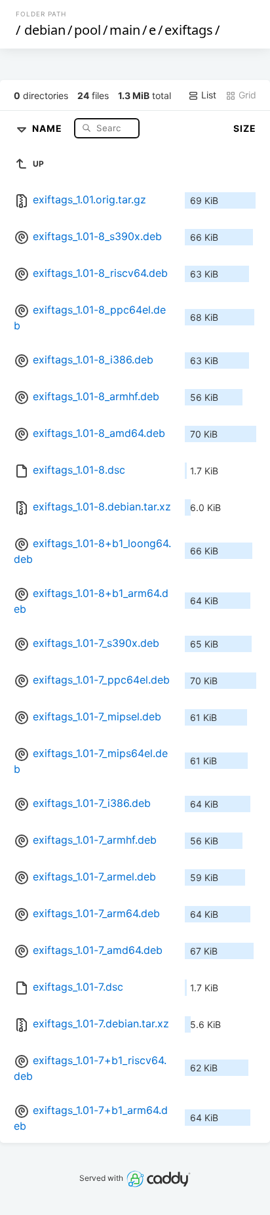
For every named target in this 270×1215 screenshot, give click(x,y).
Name (48, 127)
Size (244, 128)
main (124, 30)
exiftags (188, 30)
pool (87, 30)
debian (45, 30)
